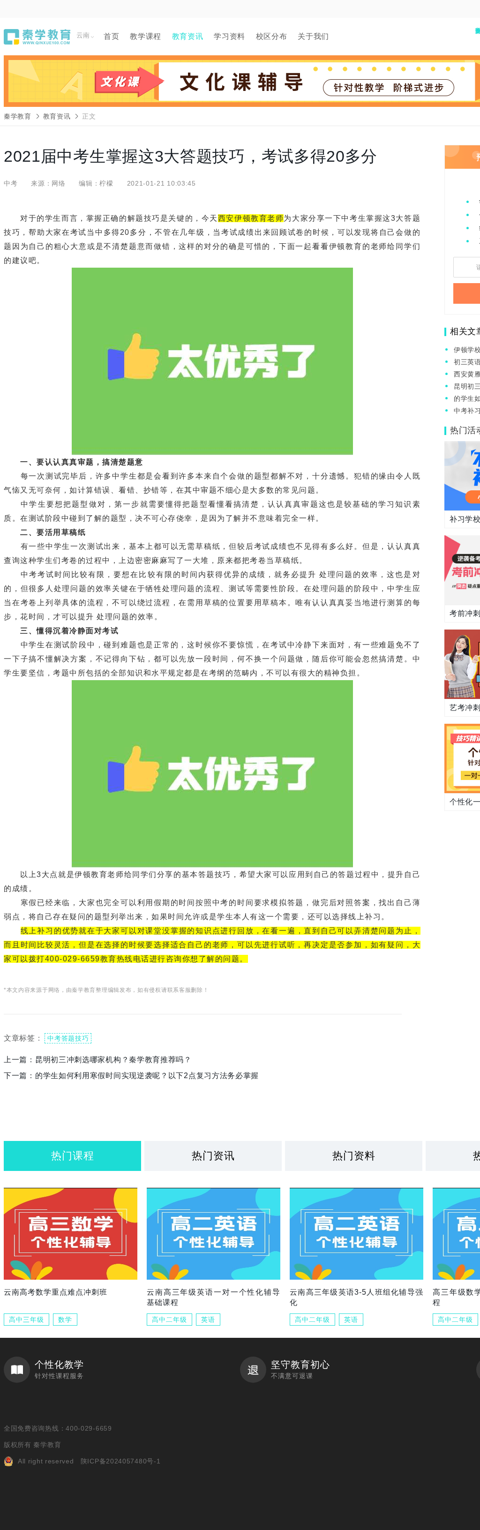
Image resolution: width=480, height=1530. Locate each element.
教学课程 (145, 36)
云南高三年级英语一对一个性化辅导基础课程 (213, 1297)
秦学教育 (17, 116)
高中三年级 (26, 1319)
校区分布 (271, 36)
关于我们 (313, 36)
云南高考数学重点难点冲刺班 (55, 1292)
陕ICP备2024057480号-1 (121, 1461)
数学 (65, 1319)
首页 (111, 36)
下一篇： (131, 1076)
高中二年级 (169, 1319)
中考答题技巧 (68, 1038)
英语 (208, 1319)
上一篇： (98, 1060)
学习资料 (229, 36)
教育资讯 (187, 36)
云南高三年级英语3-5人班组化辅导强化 (356, 1297)
